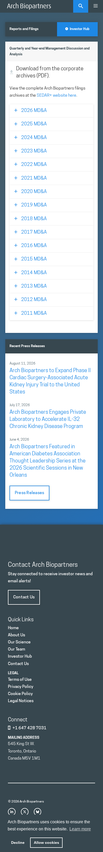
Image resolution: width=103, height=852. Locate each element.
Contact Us (24, 597)
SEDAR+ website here (56, 95)
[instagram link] (12, 812)
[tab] (51, 111)
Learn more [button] (80, 829)
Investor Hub (78, 29)
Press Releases (29, 493)
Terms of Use (20, 680)
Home (13, 628)
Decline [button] (18, 842)
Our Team (16, 649)
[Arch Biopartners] (29, 6)
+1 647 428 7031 (29, 728)
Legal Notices (21, 701)
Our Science (19, 642)
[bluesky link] (37, 812)
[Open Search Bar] (80, 6)
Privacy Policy (20, 687)
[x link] (25, 812)
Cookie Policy (20, 694)
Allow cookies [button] (46, 842)
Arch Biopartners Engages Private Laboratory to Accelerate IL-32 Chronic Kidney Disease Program (48, 419)
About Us (16, 635)
